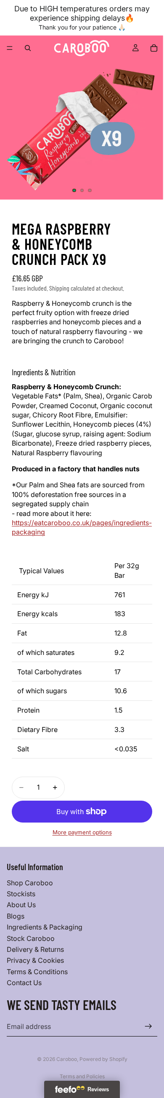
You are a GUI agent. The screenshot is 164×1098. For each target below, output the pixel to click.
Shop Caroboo (30, 882)
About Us (21, 904)
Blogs (15, 916)
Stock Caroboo (31, 938)
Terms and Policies (82, 1076)
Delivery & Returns (35, 949)
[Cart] (154, 48)
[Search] (28, 48)
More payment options (82, 832)
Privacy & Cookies (35, 960)
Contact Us (24, 982)
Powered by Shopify (103, 1059)
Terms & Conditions (37, 971)
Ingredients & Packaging (44, 927)
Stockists (21, 894)
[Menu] (9, 48)
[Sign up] (148, 1026)
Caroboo (66, 1059)
